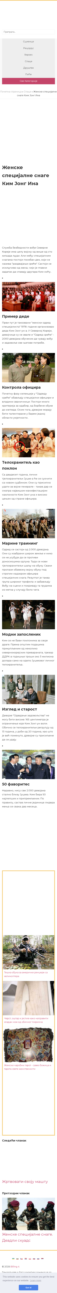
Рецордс (28, 48)
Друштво (28, 68)
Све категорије (28, 81)
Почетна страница (11, 91)
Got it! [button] (29, 1287)
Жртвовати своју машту (25, 1181)
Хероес (28, 54)
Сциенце (28, 41)
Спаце (28, 61)
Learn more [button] (35, 1280)
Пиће (28, 74)
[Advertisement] (28, 15)
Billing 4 (15, 1266)
